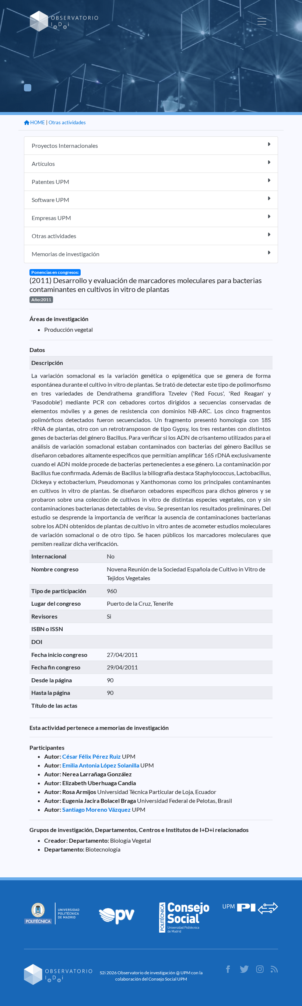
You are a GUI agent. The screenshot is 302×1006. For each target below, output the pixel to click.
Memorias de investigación (65, 253)
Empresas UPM (51, 217)
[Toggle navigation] (262, 21)
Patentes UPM (50, 181)
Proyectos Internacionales (65, 145)
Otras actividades (67, 122)
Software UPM (50, 199)
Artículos (43, 163)
